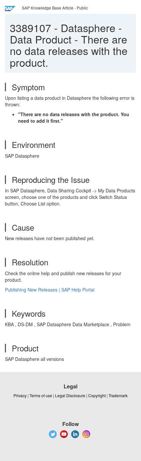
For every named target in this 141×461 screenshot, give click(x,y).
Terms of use (41, 395)
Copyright (97, 395)
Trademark (118, 395)
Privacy (20, 395)
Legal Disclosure (70, 395)
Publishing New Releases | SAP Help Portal (49, 289)
